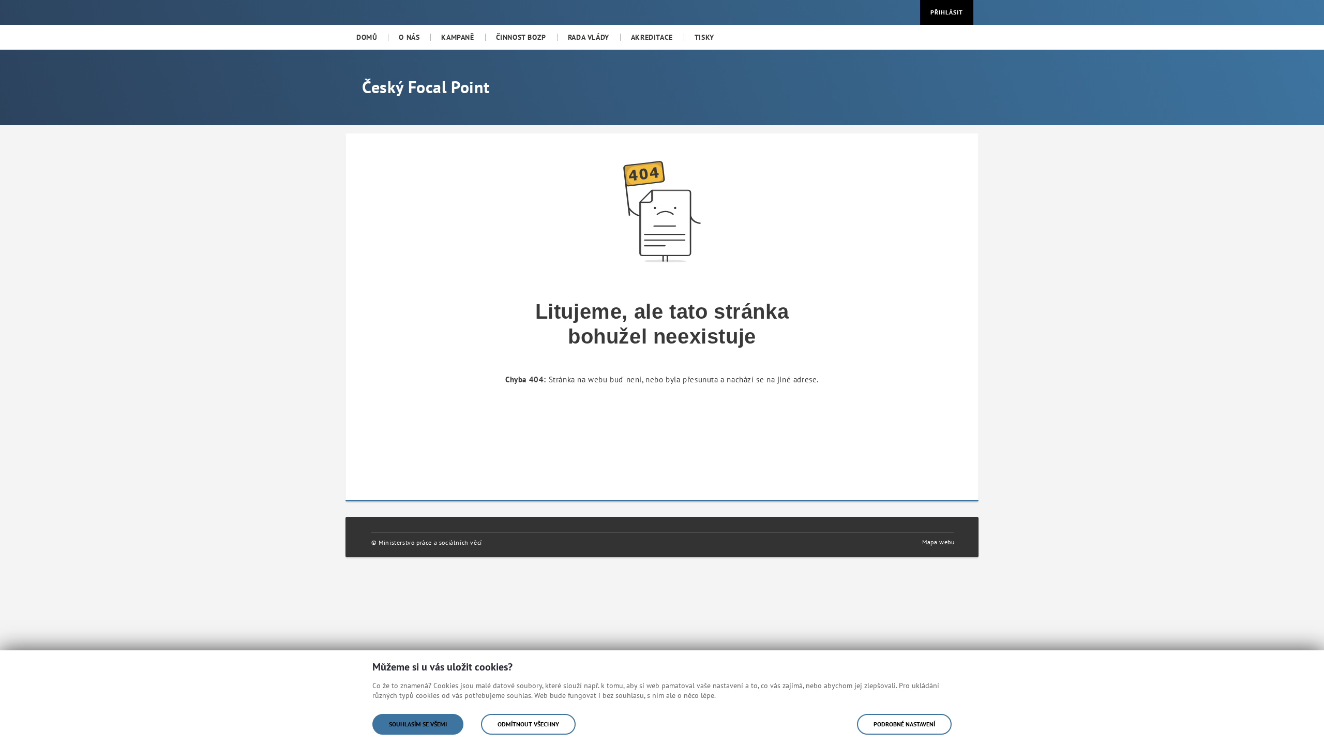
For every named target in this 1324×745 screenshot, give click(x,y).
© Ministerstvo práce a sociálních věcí (426, 542)
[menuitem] (366, 37)
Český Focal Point (425, 87)
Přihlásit (946, 12)
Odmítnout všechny (528, 724)
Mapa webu (938, 542)
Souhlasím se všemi (418, 724)
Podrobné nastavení (904, 724)
